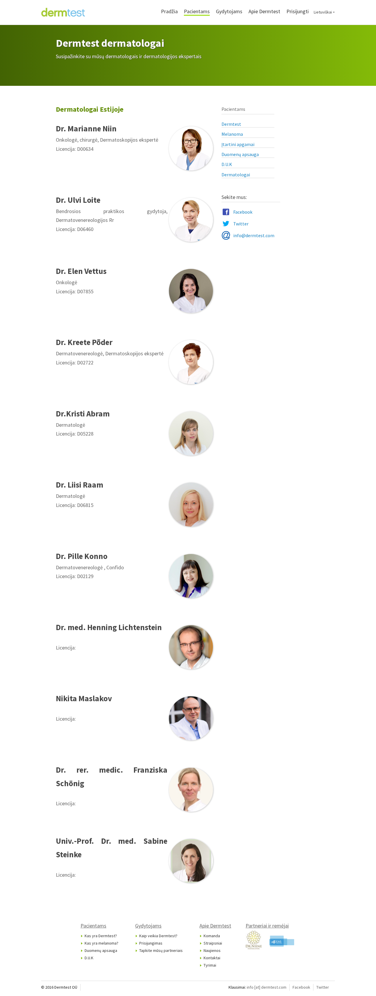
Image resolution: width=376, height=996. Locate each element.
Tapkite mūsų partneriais (161, 950)
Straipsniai (213, 943)
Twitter (241, 224)
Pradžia (169, 11)
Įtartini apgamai (237, 144)
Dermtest (231, 124)
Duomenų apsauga (240, 154)
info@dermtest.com (253, 235)
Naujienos (212, 950)
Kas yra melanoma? (101, 943)
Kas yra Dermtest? (101, 935)
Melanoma (232, 134)
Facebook (242, 212)
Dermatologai (235, 175)
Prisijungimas (150, 943)
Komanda (212, 935)
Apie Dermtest (264, 11)
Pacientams (197, 11)
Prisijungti (297, 11)
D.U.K (226, 164)
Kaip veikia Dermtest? (158, 935)
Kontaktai (212, 957)
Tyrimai (210, 965)
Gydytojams (229, 11)
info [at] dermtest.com (266, 987)
